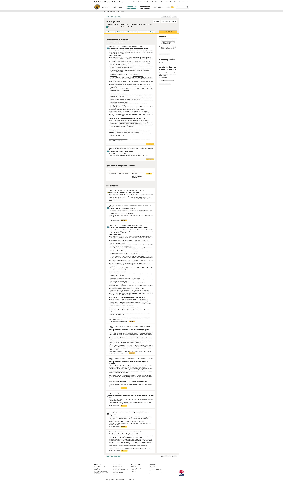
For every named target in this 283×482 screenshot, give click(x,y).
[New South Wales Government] (181, 473)
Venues (175, 1)
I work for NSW (129, 479)
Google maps (144, 123)
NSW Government (120, 479)
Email (175, 16)
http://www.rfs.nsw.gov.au (167, 80)
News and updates (135, 468)
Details (148, 173)
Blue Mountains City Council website (139, 111)
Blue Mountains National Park (168, 41)
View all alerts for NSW (165, 84)
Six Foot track (113, 76)
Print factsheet (166, 16)
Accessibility (152, 464)
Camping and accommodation (109, 11)
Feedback (133, 471)
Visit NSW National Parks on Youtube (102, 479)
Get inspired (139, 1)
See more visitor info (165, 54)
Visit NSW (96, 469)
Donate (151, 474)
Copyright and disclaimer (155, 469)
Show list (123, 220)
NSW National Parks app (99, 466)
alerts (168, 32)
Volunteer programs (117, 466)
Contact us (133, 469)
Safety (133, 1)
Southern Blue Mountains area (170, 40)
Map (151, 32)
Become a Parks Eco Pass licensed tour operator (120, 470)
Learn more (142, 32)
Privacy (151, 467)
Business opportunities (118, 472)
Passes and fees (168, 1)
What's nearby (131, 32)
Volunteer (161, 1)
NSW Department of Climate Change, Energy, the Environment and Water (101, 472)
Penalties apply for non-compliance (118, 139)
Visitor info (120, 32)
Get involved (115, 474)
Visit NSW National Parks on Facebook (95, 479)
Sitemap (151, 471)
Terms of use (152, 466)
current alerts (128, 27)
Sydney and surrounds (168, 42)
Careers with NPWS (117, 468)
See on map (149, 144)
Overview (111, 32)
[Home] (97, 7)
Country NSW (164, 43)
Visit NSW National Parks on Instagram (99, 479)
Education (154, 1)
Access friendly (147, 1)
